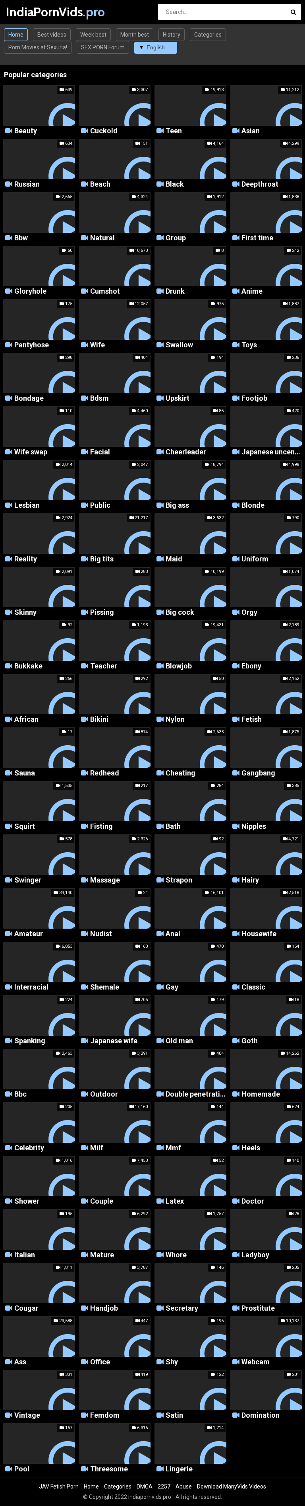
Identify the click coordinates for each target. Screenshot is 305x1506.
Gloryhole (30, 291)
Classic (253, 987)
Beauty (25, 131)
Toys (249, 345)
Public (100, 505)
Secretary (182, 1308)
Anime (252, 291)
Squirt (24, 826)
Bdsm (99, 398)
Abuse (184, 1486)
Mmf (173, 1148)
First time (257, 238)
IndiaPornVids (27, 11)
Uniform (254, 559)
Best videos (51, 34)
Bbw (21, 238)
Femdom (105, 1415)
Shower (26, 1201)
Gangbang (258, 773)
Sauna (24, 773)
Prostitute (258, 1308)
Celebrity (29, 1148)
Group (176, 238)
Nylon (175, 719)
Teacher (103, 666)
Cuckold (104, 131)
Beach (100, 184)
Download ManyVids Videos (231, 1486)
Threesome (109, 1469)
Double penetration (196, 1094)
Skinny (25, 612)
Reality (25, 559)
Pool (21, 1469)
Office (100, 1362)
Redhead (104, 773)
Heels (250, 1148)
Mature (102, 1255)
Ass (20, 1362)
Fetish (251, 719)
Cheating (180, 773)
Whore (176, 1255)
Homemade (260, 1094)
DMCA (144, 1486)
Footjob (254, 398)
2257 (164, 1486)
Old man (179, 1041)
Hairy (250, 880)
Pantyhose (31, 345)
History (171, 34)
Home (15, 34)
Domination (260, 1415)
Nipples (253, 826)
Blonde (252, 505)
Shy (172, 1362)
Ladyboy (255, 1255)
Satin (174, 1415)
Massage (105, 880)
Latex (175, 1201)
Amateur (28, 934)
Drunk (175, 291)
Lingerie (179, 1469)
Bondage (29, 398)
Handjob (104, 1308)
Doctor (252, 1201)
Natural (102, 238)
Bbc (20, 1094)
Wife (97, 345)
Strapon (179, 880)
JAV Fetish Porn (59, 1486)
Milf (96, 1148)
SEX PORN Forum (103, 47)
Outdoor (104, 1094)
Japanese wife (113, 1041)
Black (175, 184)
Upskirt (177, 398)
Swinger (27, 880)
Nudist (101, 934)
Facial (100, 452)
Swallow (179, 345)
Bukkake (28, 666)
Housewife (258, 934)
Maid (174, 559)
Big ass (177, 505)
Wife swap (30, 452)
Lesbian (27, 505)
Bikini (99, 719)
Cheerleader (186, 452)
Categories (208, 34)
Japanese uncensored (271, 452)
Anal (173, 934)
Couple (101, 1201)
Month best (134, 34)
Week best (93, 34)
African (26, 719)
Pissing (102, 612)
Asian (250, 131)
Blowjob (179, 666)
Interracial (31, 987)
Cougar (26, 1308)
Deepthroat (259, 184)
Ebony (251, 666)
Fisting (101, 826)
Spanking (29, 1041)
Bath (173, 826)
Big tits (102, 559)
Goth (249, 1041)
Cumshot (105, 291)
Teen (174, 131)
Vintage (27, 1415)
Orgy (249, 612)
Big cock (180, 612)
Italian (24, 1255)
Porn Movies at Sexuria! (37, 47)
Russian (27, 184)
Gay (172, 987)
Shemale (104, 987)
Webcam (255, 1362)
